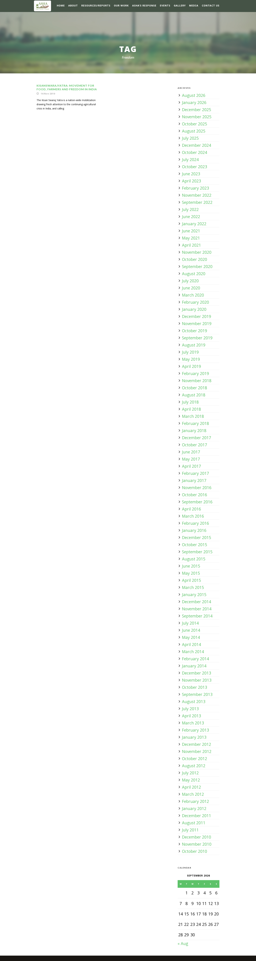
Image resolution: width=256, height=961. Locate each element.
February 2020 (195, 302)
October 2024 (194, 152)
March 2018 (193, 416)
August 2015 (193, 559)
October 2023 (194, 166)
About (73, 5)
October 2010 (194, 851)
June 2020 (191, 288)
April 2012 (191, 787)
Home (61, 5)
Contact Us (210, 5)
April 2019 (191, 366)
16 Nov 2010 (48, 93)
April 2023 (191, 181)
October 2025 (194, 124)
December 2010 (196, 837)
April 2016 (191, 509)
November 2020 (196, 252)
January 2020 (194, 309)
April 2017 (191, 466)
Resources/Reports (95, 5)
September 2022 (197, 202)
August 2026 (193, 95)
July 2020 (190, 281)
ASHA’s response (144, 5)
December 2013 (196, 673)
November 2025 (196, 116)
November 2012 (196, 751)
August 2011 (193, 823)
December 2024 (196, 145)
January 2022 (194, 223)
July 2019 (190, 352)
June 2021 (191, 231)
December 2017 (196, 437)
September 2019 (197, 338)
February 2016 (195, 523)
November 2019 (196, 323)
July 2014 (190, 623)
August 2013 (193, 701)
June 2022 (191, 216)
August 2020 (193, 273)
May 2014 (191, 637)
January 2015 (194, 594)
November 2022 (196, 195)
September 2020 (197, 266)
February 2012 (195, 801)
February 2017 (195, 473)
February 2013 (195, 730)
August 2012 (193, 765)
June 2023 (191, 174)
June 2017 (191, 452)
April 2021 (191, 245)
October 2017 (194, 445)
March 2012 (193, 794)
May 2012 (191, 780)
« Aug (183, 943)
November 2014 (196, 609)
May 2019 (191, 359)
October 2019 (194, 330)
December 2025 (196, 109)
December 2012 (196, 744)
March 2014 (193, 651)
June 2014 (191, 630)
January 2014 (194, 666)
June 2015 (191, 566)
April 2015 (191, 580)
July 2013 (190, 708)
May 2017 (191, 459)
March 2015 (193, 587)
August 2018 (193, 395)
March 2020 (193, 295)
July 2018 (190, 402)
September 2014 (197, 616)
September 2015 (197, 552)
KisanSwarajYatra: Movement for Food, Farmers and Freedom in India (67, 87)
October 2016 (194, 494)
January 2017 (194, 480)
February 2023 (195, 188)
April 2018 (191, 409)
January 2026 (194, 102)
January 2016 (194, 530)
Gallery (180, 5)
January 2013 (194, 737)
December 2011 (196, 815)
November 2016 (196, 487)
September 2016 (197, 502)
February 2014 (195, 658)
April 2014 (191, 644)
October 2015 (194, 544)
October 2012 (194, 758)
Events (165, 5)
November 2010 (196, 844)
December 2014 (196, 601)
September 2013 (197, 694)
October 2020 (194, 259)
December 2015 (196, 537)
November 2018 (196, 380)
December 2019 (196, 316)
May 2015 (191, 573)
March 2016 (193, 516)
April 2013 (191, 716)
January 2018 (194, 430)
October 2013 (194, 687)
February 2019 (195, 373)
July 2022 (190, 209)
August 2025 (193, 131)
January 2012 (194, 808)
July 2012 (190, 773)
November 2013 (196, 680)
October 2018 (194, 387)
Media (193, 5)
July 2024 (190, 159)
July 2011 (190, 830)
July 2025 (190, 138)
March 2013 (193, 723)
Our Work (121, 5)
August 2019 (193, 345)
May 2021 (191, 238)
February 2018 (195, 423)
